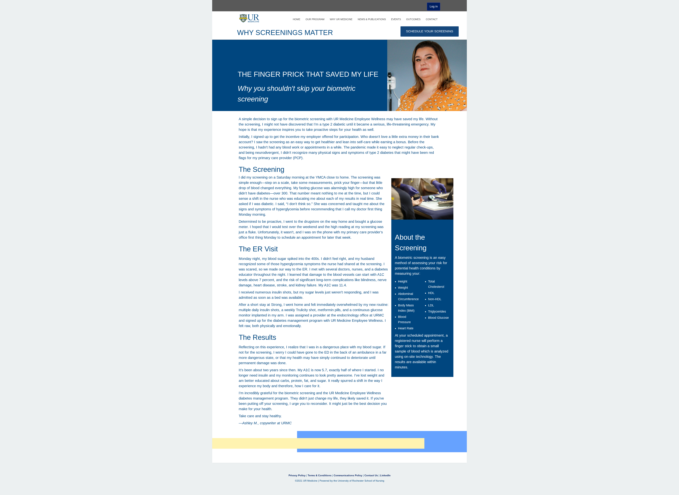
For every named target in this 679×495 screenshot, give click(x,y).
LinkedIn (385, 475)
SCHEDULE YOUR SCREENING (429, 31)
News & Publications (372, 18)
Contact (432, 18)
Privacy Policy (297, 475)
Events (396, 18)
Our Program (315, 18)
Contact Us (371, 475)
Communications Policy (348, 475)
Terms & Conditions (320, 475)
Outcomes (413, 18)
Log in (434, 6)
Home (296, 18)
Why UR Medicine (341, 18)
